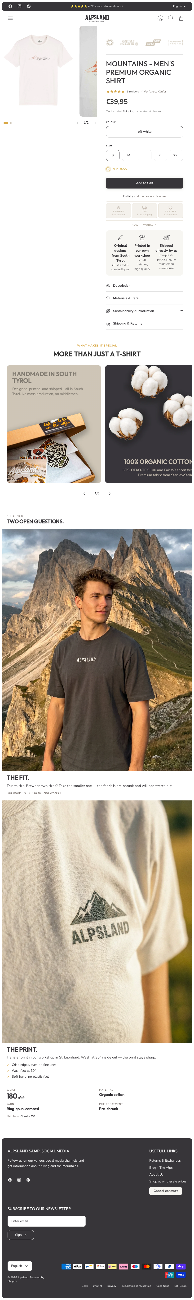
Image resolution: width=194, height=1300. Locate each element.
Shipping (128, 111)
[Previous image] (77, 123)
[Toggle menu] (13, 18)
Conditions (162, 1286)
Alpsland (23, 1277)
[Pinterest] (28, 6)
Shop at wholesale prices (167, 1181)
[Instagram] (19, 6)
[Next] (128, 6)
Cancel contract (166, 1191)
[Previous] (65, 6)
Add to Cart (144, 183)
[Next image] (95, 123)
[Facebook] (10, 6)
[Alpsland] (97, 18)
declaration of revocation (136, 1286)
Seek (85, 1286)
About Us (156, 1174)
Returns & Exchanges (165, 1160)
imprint (97, 1286)
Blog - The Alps (161, 1167)
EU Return (180, 1286)
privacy (111, 1286)
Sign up (20, 1235)
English (177, 6)
